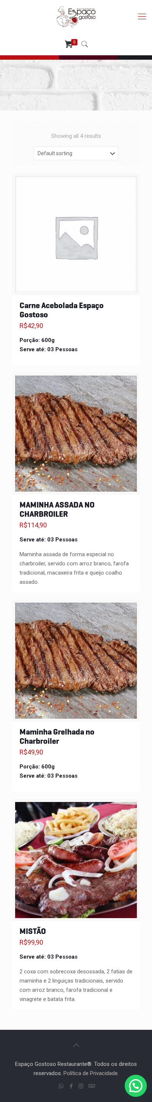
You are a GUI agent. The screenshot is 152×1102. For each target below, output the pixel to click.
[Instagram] (81, 1086)
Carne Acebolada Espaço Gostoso (62, 310)
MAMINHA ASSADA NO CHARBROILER (57, 509)
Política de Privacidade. (91, 1073)
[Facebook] (71, 1086)
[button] (136, 1086)
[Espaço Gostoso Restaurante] (76, 16)
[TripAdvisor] (91, 1086)
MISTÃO (33, 931)
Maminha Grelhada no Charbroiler (57, 736)
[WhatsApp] (61, 1086)
